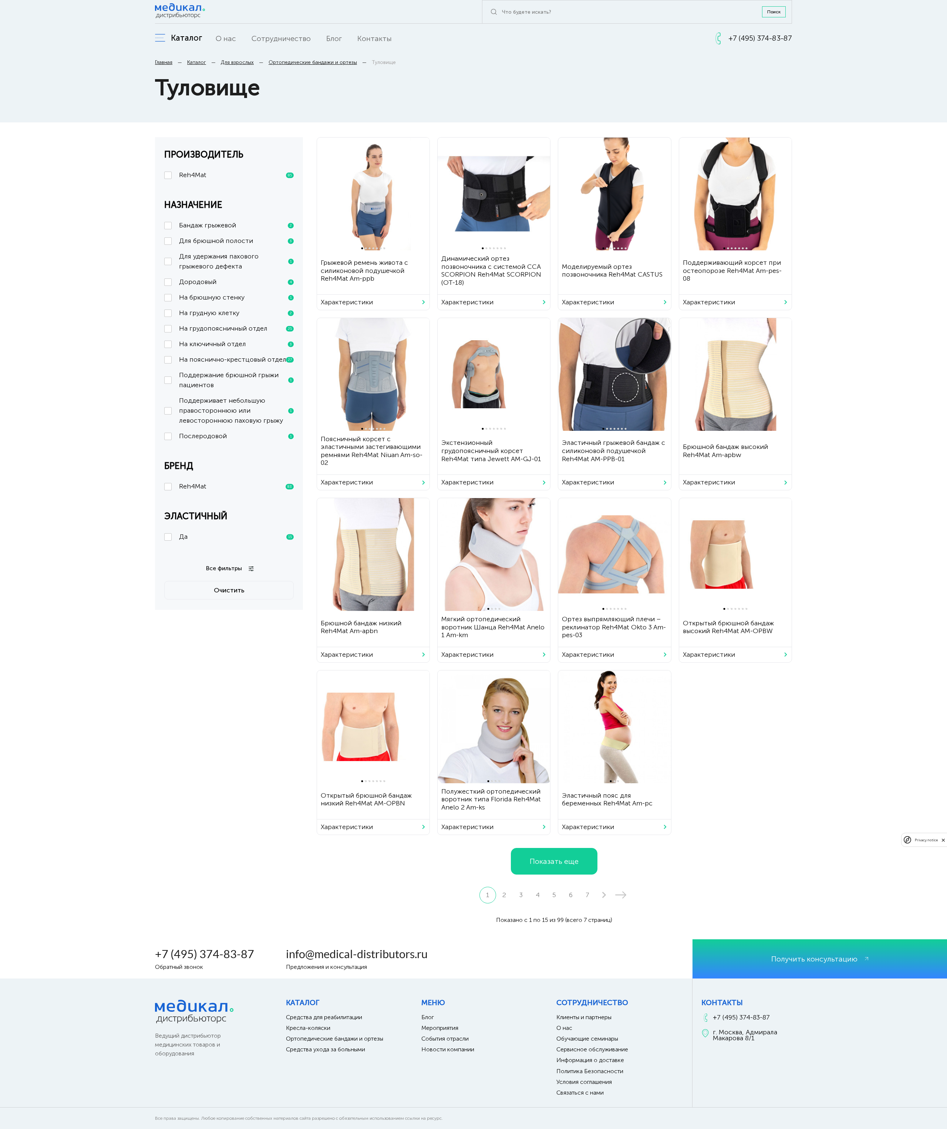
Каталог (196, 62)
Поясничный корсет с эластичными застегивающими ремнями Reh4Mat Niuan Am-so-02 (371, 451)
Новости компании (447, 1049)
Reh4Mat (235, 175)
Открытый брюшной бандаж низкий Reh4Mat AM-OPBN (366, 799)
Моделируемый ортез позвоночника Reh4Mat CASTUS (612, 271)
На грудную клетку (235, 313)
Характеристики (347, 302)
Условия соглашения (584, 1081)
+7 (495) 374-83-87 (204, 954)
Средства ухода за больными (325, 1049)
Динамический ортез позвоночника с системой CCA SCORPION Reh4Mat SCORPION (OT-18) (491, 270)
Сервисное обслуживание (592, 1049)
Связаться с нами (580, 1092)
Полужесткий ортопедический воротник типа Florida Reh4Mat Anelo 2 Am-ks (491, 799)
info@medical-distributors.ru (357, 954)
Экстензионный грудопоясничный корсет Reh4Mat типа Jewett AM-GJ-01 (491, 451)
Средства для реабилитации (324, 1017)
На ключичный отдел (235, 344)
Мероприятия (439, 1027)
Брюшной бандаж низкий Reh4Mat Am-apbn (361, 627)
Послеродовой (235, 436)
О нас (226, 38)
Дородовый (235, 282)
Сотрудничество (281, 38)
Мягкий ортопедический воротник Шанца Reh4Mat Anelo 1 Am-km (493, 627)
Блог (334, 38)
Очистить (229, 590)
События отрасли (445, 1038)
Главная (163, 62)
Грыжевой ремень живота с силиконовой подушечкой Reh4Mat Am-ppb (364, 270)
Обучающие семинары (587, 1038)
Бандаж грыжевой (235, 225)
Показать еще (554, 861)
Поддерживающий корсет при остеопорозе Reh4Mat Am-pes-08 (732, 270)
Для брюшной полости (235, 241)
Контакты (374, 38)
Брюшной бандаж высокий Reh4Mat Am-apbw (725, 451)
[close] (943, 839)
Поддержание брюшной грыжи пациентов (235, 380)
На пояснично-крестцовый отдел (235, 359)
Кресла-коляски (308, 1027)
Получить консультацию (814, 958)
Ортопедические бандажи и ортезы (313, 62)
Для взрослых (237, 62)
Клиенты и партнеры (583, 1017)
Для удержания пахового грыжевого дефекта (235, 261)
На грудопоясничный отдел (235, 328)
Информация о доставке (590, 1060)
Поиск (774, 11)
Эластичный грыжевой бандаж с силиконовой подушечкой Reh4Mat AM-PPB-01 (613, 451)
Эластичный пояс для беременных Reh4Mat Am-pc (607, 799)
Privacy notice (926, 840)
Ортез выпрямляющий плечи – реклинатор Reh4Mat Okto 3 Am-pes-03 (614, 627)
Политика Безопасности (589, 1071)
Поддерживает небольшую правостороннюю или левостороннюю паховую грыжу (235, 410)
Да (235, 537)
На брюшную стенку (235, 297)
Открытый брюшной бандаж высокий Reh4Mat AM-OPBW (728, 627)
